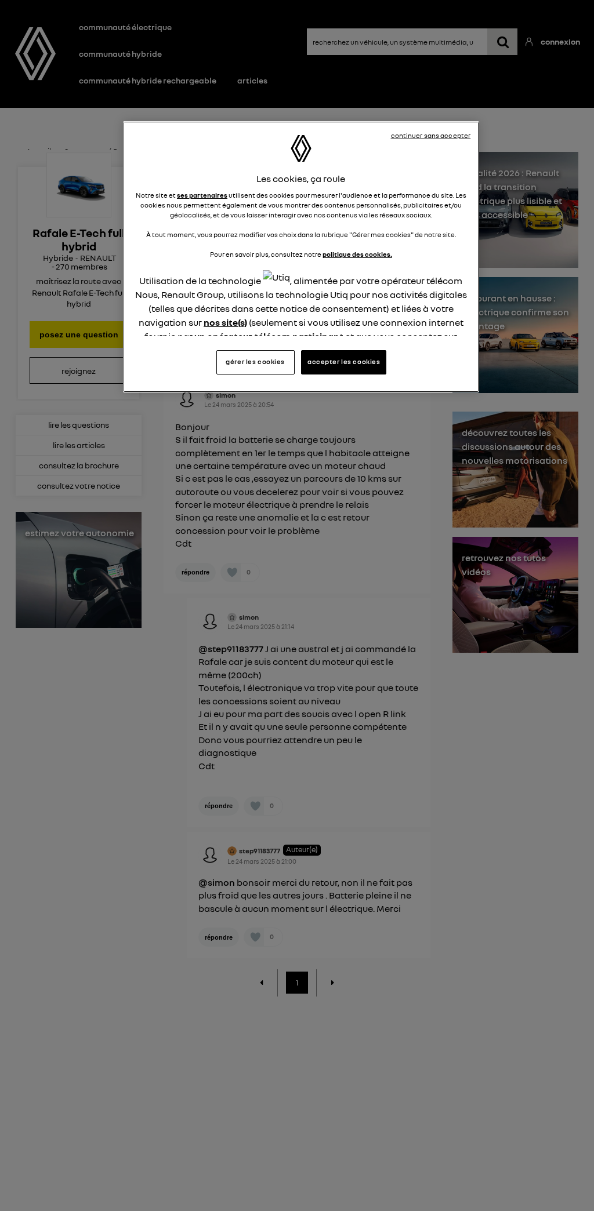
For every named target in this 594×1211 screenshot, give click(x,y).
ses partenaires (202, 195)
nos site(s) (225, 322)
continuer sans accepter (431, 136)
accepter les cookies (343, 362)
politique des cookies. (357, 254)
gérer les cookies (255, 362)
